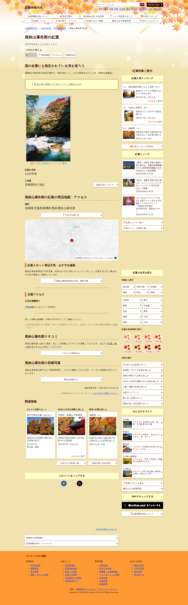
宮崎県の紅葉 (60, 28)
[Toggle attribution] (115, 258)
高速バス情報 (71, 575)
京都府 (153, 287)
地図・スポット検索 (39, 575)
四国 (155, 9)
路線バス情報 (71, 572)
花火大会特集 (105, 568)
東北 (128, 9)
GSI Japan (99, 258)
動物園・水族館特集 (109, 572)
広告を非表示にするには (106, 529)
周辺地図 (45, 55)
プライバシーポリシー (108, 589)
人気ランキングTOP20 (143, 146)
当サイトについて (150, 21)
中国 (150, 9)
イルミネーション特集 (109, 575)
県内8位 (30, 50)
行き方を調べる (72, 215)
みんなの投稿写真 (123, 21)
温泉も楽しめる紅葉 (95, 16)
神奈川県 (141, 287)
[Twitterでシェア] (79, 483)
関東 (111, 9)
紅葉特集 (103, 578)
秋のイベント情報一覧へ (137, 228)
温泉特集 (103, 584)
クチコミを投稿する (71, 353)
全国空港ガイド (72, 581)
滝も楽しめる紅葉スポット (135, 364)
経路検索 (34, 568)
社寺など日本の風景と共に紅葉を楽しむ (141, 381)
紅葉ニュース (40, 21)
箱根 (152, 292)
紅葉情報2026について (143, 514)
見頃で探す (67, 16)
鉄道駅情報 (70, 565)
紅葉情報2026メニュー (38, 16)
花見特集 (103, 565)
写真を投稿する (71, 379)
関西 (116, 9)
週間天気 (71, 55)
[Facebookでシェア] (64, 483)
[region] (71, 240)
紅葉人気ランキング (105, 185)
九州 (160, 9)
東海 (145, 9)
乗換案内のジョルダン (86, 589)
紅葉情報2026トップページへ (39, 543)
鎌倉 (125, 292)
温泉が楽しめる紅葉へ (102, 463)
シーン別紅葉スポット (123, 16)
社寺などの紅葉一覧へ (71, 463)
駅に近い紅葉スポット (133, 398)
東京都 (126, 287)
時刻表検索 (35, 565)
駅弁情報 (138, 572)
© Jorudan (109, 258)
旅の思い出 (139, 575)
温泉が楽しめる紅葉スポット (136, 403)
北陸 (140, 9)
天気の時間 (139, 568)
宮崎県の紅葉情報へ (35, 538)
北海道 (122, 9)
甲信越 (134, 9)
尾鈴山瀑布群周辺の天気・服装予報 (72, 281)
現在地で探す (154, 5)
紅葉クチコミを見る (135, 483)
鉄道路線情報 (71, 568)
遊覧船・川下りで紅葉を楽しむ (137, 370)
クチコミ (58, 55)
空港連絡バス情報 (73, 578)
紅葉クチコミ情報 (95, 21)
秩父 (139, 292)
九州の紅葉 (46, 28)
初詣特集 (103, 581)
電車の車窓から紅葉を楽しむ (136, 376)
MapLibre (88, 258)
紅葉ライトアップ (131, 392)
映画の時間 (139, 565)
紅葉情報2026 (34, 7)
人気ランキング (150, 16)
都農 (30, 307)
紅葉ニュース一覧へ (135, 222)
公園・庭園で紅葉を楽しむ (135, 387)
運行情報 (34, 572)
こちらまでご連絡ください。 (105, 393)
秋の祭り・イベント (67, 21)
